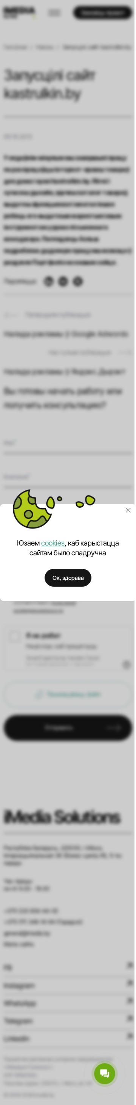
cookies (53, 542)
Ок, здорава (68, 577)
